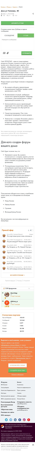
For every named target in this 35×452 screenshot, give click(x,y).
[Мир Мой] (6, 294)
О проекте (27, 280)
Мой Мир (13, 293)
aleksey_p (14, 301)
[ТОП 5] (5, 298)
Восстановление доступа (7, 405)
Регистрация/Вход (8, 402)
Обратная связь (7, 409)
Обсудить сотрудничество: (23, 408)
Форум (9, 7)
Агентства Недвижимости (8, 390)
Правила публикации (17, 374)
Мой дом (3, 393)
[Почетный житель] (5, 306)
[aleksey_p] (6, 302)
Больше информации (16, 449)
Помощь (19, 280)
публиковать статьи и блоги (10, 345)
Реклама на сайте (7, 412)
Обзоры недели (21, 396)
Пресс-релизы (21, 390)
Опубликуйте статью (17, 365)
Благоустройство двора (8, 396)
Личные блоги (21, 399)
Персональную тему (22, 358)
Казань (3, 7)
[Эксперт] (7, 306)
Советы (19, 393)
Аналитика (20, 385)
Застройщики (5, 387)
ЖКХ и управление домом (8, 399)
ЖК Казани (4, 385)
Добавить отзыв (17, 23)
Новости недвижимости (24, 387)
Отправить (26, 53)
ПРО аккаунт (5, 415)
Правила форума (10, 280)
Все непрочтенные (16, 275)
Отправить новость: (24, 403)
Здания (15, 7)
